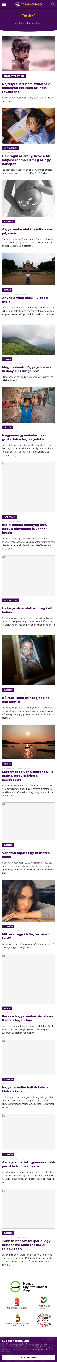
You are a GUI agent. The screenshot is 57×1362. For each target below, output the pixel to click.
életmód (8, 690)
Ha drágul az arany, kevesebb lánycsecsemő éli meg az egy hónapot (26, 160)
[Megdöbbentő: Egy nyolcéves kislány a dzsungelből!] (28, 340)
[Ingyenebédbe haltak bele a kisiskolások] (28, 1057)
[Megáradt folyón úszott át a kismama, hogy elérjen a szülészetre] (28, 742)
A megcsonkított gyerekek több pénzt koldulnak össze (28, 1164)
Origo (22, 153)
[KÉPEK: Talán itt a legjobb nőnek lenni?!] (28, 660)
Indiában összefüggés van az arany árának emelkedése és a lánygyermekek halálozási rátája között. (27, 171)
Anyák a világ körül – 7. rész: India (25, 300)
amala (7, 1008)
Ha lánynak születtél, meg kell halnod (27, 610)
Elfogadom (28, 1357)
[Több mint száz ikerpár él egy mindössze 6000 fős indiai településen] (28, 1209)
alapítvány (9, 517)
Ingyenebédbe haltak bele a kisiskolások (25, 1089)
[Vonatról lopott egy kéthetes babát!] (28, 821)
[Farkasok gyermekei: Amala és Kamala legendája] (28, 979)
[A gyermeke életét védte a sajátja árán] (28, 198)
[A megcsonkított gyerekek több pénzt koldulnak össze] (28, 1132)
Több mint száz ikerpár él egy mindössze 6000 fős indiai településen (26, 1245)
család (7, 290)
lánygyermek (10, 148)
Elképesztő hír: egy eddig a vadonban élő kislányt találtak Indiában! (28, 379)
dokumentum (11, 600)
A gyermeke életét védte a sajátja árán (27, 231)
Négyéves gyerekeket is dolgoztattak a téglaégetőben (26, 437)
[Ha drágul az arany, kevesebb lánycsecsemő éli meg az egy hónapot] (28, 126)
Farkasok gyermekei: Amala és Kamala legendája (27, 1018)
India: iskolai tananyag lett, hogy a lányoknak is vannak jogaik (25, 529)
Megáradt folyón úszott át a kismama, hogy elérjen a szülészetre (28, 776)
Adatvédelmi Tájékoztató (20, 1350)
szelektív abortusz (14, 76)
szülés (7, 764)
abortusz (9, 221)
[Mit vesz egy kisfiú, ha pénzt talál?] (28, 901)
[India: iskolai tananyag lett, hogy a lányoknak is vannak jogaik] (28, 487)
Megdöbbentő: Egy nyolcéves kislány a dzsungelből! (26, 369)
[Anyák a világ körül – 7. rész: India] (28, 269)
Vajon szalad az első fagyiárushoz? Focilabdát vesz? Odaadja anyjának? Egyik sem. (28, 946)
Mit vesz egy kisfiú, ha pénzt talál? (25, 936)
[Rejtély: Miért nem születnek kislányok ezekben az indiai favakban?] (28, 53)
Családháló (28, 4)
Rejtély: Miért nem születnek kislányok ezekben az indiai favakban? (26, 88)
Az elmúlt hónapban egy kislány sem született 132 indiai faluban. (28, 99)
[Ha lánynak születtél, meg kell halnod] (28, 576)
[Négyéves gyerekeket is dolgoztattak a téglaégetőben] (28, 405)
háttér (7, 427)
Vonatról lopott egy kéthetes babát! (26, 855)
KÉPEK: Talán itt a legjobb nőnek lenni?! (26, 700)
